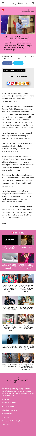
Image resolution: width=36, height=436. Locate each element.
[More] (26, 63)
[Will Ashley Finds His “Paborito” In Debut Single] (10, 339)
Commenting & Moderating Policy (12, 421)
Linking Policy (6, 424)
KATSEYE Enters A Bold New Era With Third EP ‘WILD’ (26, 308)
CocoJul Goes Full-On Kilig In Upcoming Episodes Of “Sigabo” (26, 347)
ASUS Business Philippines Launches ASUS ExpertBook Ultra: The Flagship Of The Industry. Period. (9, 266)
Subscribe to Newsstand (9, 410)
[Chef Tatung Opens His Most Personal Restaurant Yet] (26, 240)
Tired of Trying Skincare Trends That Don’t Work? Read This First (26, 327)
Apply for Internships (8, 406)
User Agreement (7, 413)
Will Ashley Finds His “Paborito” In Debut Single (10, 346)
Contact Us (5, 399)
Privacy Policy (6, 417)
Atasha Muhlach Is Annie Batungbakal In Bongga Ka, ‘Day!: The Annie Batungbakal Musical (26, 266)
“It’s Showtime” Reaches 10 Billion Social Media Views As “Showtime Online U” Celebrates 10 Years (9, 288)
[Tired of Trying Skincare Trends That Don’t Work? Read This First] (26, 319)
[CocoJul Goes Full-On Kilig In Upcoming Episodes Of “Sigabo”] (26, 339)
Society (3, 223)
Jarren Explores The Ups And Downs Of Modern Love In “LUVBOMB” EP (9, 308)
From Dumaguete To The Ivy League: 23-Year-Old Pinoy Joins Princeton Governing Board (26, 367)
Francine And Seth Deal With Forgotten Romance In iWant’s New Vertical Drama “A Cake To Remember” (26, 288)
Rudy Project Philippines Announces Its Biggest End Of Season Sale (9, 247)
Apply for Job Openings (9, 402)
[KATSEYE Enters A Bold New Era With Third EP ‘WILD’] (26, 300)
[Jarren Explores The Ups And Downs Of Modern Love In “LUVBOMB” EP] (10, 300)
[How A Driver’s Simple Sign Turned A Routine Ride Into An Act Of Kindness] (10, 319)
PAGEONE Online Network (8, 57)
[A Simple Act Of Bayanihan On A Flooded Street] (10, 358)
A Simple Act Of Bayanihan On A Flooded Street (9, 365)
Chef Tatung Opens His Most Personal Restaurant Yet (26, 246)
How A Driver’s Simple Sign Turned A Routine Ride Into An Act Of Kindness (9, 328)
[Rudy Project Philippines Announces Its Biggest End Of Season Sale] (10, 240)
